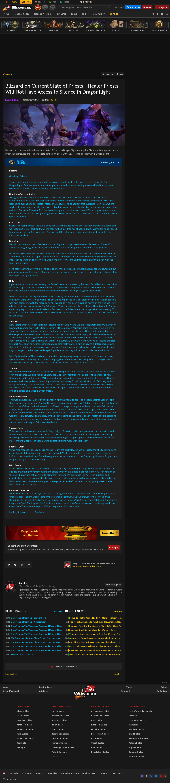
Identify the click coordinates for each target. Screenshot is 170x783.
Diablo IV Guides (137, 706)
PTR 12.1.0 (44, 7)
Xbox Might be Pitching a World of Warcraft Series (92, 630)
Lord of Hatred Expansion (141, 711)
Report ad (164, 682)
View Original (107, 162)
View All (58, 611)
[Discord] (142, 776)
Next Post (118, 674)
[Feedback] (162, 14)
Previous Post (11, 674)
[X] (147, 776)
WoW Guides (23, 706)
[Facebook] (15, 564)
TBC (54, 2)
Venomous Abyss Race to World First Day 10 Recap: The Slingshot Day (95, 634)
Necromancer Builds (138, 738)
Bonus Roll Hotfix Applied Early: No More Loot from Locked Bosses (95, 618)
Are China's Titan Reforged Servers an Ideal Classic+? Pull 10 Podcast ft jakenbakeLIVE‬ (95, 642)
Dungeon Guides (59, 720)
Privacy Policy (117, 773)
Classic (41, 2)
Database (61, 14)
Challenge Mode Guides (63, 747)
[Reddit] (22, 564)
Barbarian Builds (136, 729)
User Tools (27, 773)
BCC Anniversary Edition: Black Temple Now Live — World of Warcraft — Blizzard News (36, 638)
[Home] (17, 7)
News (6, 14)
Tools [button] (74, 14)
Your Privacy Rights (69, 773)
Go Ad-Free (115, 14)
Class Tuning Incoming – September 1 (28, 618)
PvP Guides (96, 738)
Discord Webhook (43, 14)
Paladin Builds (135, 743)
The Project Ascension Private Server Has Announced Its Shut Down (95, 622)
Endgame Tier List (137, 720)
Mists (66, 2)
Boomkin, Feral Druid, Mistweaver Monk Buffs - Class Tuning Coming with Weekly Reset (95, 626)
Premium (103, 773)
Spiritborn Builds (136, 756)
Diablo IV (87, 2)
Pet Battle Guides (60, 738)
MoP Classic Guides (61, 706)
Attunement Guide (100, 711)
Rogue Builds (135, 747)
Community (99, 14)
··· (74, 2)
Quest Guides (58, 729)
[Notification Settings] (157, 14)
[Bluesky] (8, 564)
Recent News (75, 611)
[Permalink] (28, 564)
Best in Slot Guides (100, 715)
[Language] (167, 14)
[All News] (6, 2)
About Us (40, 773)
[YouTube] (161, 776)
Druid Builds (134, 734)
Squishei (53, 100)
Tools (129, 687)
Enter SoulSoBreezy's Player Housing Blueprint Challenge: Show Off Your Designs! (95, 646)
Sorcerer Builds (136, 752)
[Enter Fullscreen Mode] (153, 14)
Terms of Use (9, 779)
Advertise (52, 773)
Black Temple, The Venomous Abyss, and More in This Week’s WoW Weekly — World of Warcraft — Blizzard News (36, 626)
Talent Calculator (25, 738)
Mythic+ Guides (24, 724)
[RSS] (165, 776)
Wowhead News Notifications (86, 566)
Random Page (88, 773)
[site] (67, 564)
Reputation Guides (60, 734)
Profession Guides (25, 729)
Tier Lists (21, 743)
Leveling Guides (24, 720)
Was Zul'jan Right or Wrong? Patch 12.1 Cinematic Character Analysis (95, 654)
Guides (85, 14)
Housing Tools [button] (21, 14)
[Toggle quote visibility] (119, 162)
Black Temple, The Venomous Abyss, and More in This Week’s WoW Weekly (36, 634)
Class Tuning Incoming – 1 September (28, 622)
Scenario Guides (59, 743)
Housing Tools (45, 687)
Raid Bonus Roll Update (22, 654)
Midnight (21, 747)
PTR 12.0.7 (52, 7)
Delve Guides (23, 715)
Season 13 (133, 715)
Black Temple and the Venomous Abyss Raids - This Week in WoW (95, 650)
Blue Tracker (15, 611)
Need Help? (13, 773)
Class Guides (23, 711)
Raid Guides (22, 734)
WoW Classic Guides (101, 706)
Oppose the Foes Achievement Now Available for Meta (94, 638)
